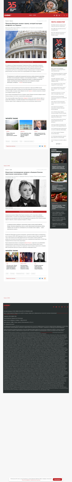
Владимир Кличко (20, 273)
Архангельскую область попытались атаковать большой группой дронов (57, 108)
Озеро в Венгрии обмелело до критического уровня (11, 134)
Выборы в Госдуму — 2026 (32, 15)
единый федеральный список (46, 332)
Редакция (6, 307)
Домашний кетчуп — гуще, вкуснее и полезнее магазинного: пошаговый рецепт (58, 207)
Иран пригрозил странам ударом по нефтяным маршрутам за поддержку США (58, 80)
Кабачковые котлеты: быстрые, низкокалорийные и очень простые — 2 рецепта (58, 187)
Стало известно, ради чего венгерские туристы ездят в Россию (26, 135)
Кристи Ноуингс (28, 242)
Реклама (5, 308)
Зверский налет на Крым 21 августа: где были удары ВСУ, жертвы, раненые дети (59, 219)
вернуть (30, 91)
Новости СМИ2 (7, 165)
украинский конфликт (29, 141)
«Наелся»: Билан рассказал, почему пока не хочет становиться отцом (58, 103)
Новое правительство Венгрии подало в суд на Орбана (40, 134)
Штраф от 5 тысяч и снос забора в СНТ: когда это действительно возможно (58, 167)
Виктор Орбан (15, 141)
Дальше (58, 143)
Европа (7, 131)
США (21, 141)
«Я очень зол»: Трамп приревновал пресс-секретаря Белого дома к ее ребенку (11, 267)
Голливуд (12, 273)
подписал (38, 99)
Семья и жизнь (23, 263)
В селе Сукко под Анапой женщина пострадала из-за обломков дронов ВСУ (59, 98)
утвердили (25, 98)
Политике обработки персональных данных (31, 480)
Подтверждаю (57, 479)
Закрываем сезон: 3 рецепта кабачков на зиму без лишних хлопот (59, 225)
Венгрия (8, 141)
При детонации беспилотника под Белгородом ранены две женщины (58, 121)
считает (20, 82)
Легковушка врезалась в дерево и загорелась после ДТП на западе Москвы (59, 75)
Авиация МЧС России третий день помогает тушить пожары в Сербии (58, 89)
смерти (27, 273)
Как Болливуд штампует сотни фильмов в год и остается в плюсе (25, 267)
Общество (23, 131)
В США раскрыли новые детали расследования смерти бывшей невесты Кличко (39, 268)
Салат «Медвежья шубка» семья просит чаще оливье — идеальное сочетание (59, 213)
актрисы (33, 273)
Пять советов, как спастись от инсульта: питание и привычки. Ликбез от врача (58, 34)
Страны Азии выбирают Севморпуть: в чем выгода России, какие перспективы (58, 69)
